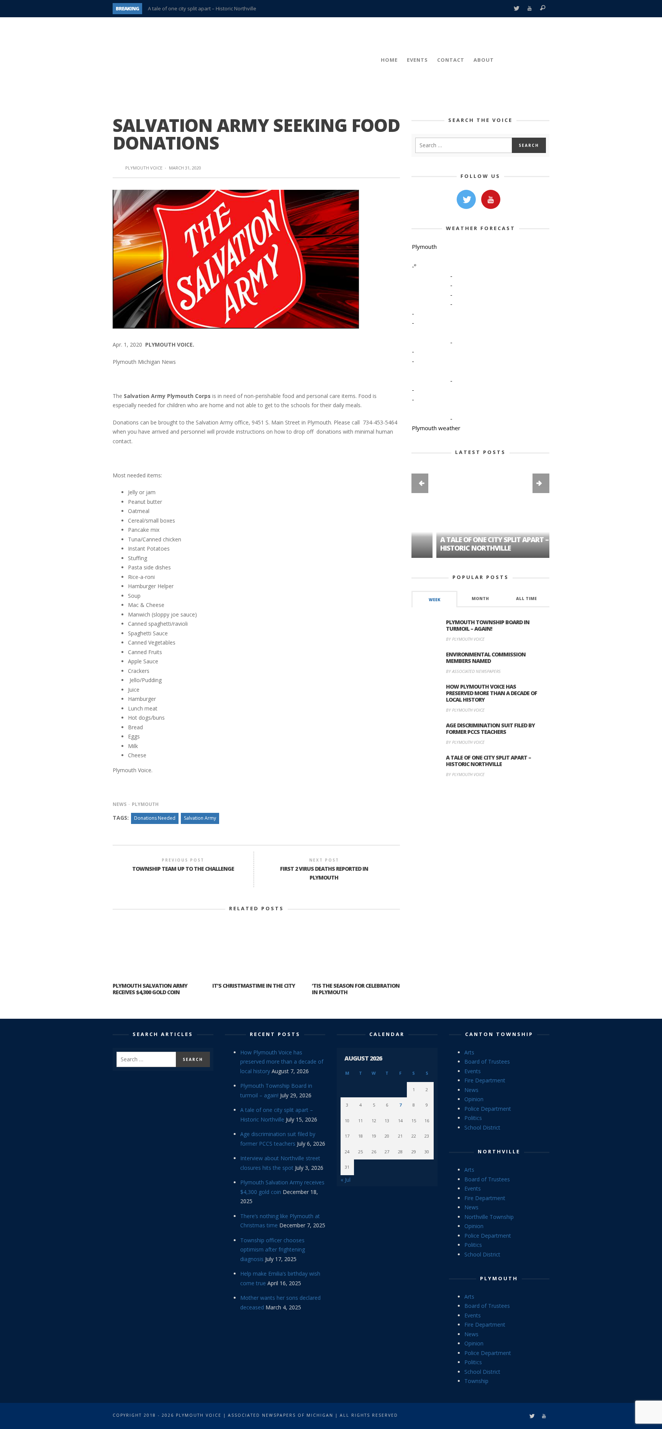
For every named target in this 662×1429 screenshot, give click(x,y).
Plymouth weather (436, 428)
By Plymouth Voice (465, 639)
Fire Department (484, 1080)
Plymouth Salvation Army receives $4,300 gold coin (150, 989)
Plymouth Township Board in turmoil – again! (487, 625)
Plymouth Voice (143, 168)
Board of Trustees (487, 1061)
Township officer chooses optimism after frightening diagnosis (272, 1250)
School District (482, 1127)
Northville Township (489, 1216)
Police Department (487, 1108)
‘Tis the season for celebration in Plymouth (356, 989)
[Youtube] (529, 8)
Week (434, 599)
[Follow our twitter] (466, 199)
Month (480, 598)
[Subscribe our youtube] (490, 199)
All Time (526, 598)
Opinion (473, 1099)
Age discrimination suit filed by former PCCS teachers (209, 10)
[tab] (434, 599)
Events (472, 1071)
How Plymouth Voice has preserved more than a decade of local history (491, 693)
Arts (469, 1052)
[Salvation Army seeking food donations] (236, 258)
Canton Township (499, 1034)
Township (476, 1381)
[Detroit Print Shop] (481, 819)
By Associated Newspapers (473, 671)
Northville (499, 1151)
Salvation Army (200, 818)
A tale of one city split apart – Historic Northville (469, 544)
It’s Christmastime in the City (253, 985)
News (119, 804)
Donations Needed (154, 818)
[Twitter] (516, 8)
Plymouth (145, 804)
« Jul (346, 1179)
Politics (473, 1117)
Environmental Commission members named (486, 657)
